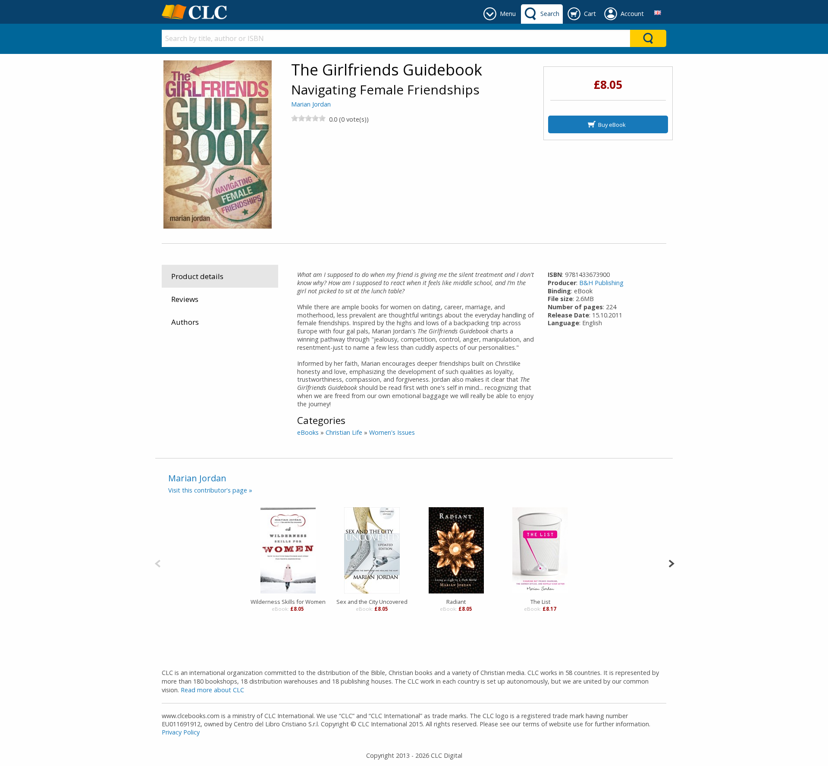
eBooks (308, 432)
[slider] (308, 118)
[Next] (671, 562)
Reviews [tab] (184, 299)
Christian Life (344, 432)
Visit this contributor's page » (210, 490)
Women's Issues (392, 432)
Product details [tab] (197, 276)
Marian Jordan (311, 104)
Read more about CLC (212, 690)
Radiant (456, 602)
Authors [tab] (185, 322)
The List (540, 602)
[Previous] (157, 562)
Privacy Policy (181, 732)
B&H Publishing (601, 283)
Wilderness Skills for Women (288, 602)
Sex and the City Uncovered (372, 602)
